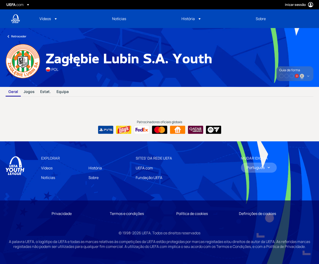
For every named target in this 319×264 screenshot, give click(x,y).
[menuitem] (69, 18)
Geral (13, 92)
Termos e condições (127, 213)
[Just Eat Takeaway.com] (177, 130)
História (95, 168)
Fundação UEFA (149, 177)
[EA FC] (213, 130)
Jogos (29, 92)
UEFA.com (144, 168)
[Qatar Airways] (195, 130)
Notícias (48, 177)
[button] (48, 18)
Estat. (45, 92)
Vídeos (47, 168)
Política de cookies (192, 213)
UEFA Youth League (15, 18)
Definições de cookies (257, 213)
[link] (119, 18)
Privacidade (62, 213)
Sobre (94, 177)
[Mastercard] (159, 130)
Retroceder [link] (18, 36)
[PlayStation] (105, 130)
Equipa (63, 92)
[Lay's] (123, 130)
